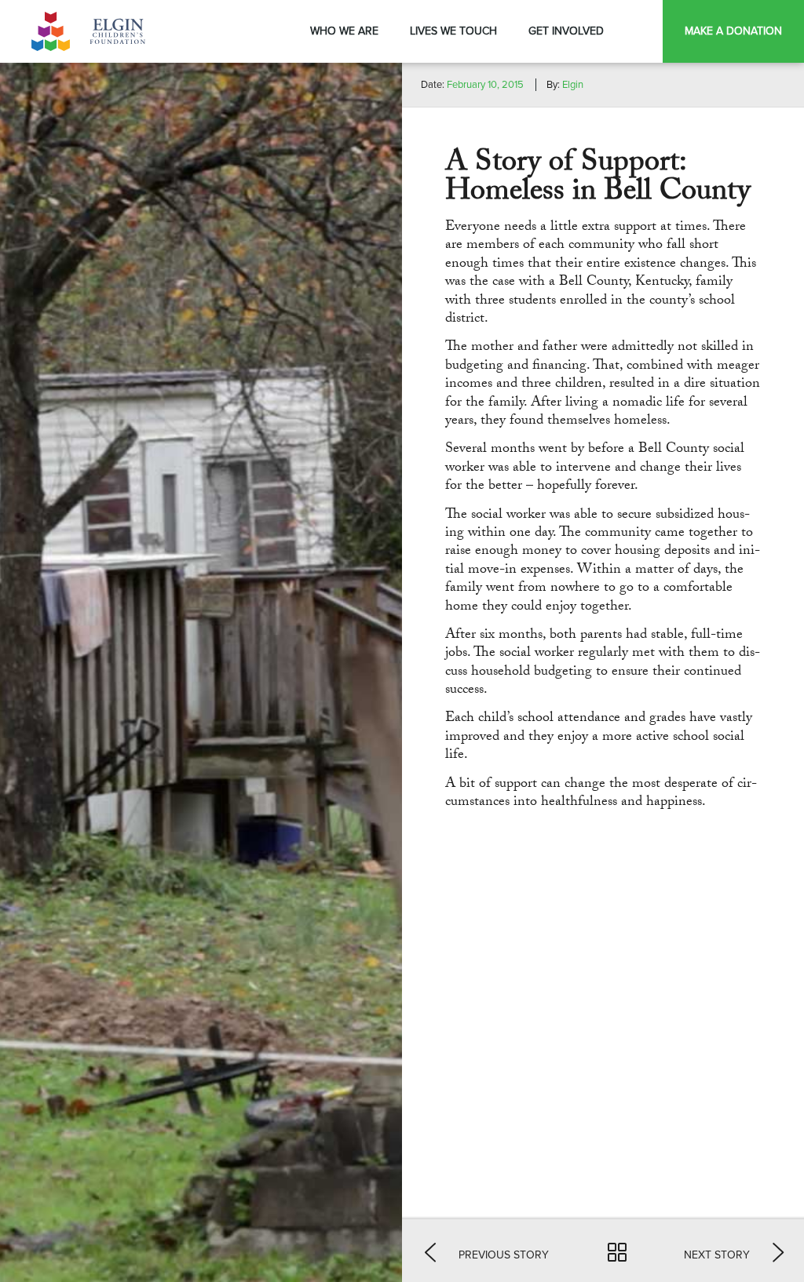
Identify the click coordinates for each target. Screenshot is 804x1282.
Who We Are (344, 31)
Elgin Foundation (90, 31)
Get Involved (566, 31)
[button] (487, 1250)
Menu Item (641, 31)
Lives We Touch (453, 31)
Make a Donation (733, 31)
